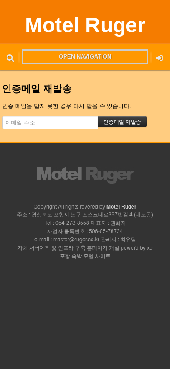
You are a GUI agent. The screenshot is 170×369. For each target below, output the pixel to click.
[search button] (10, 57)
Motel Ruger (85, 25)
